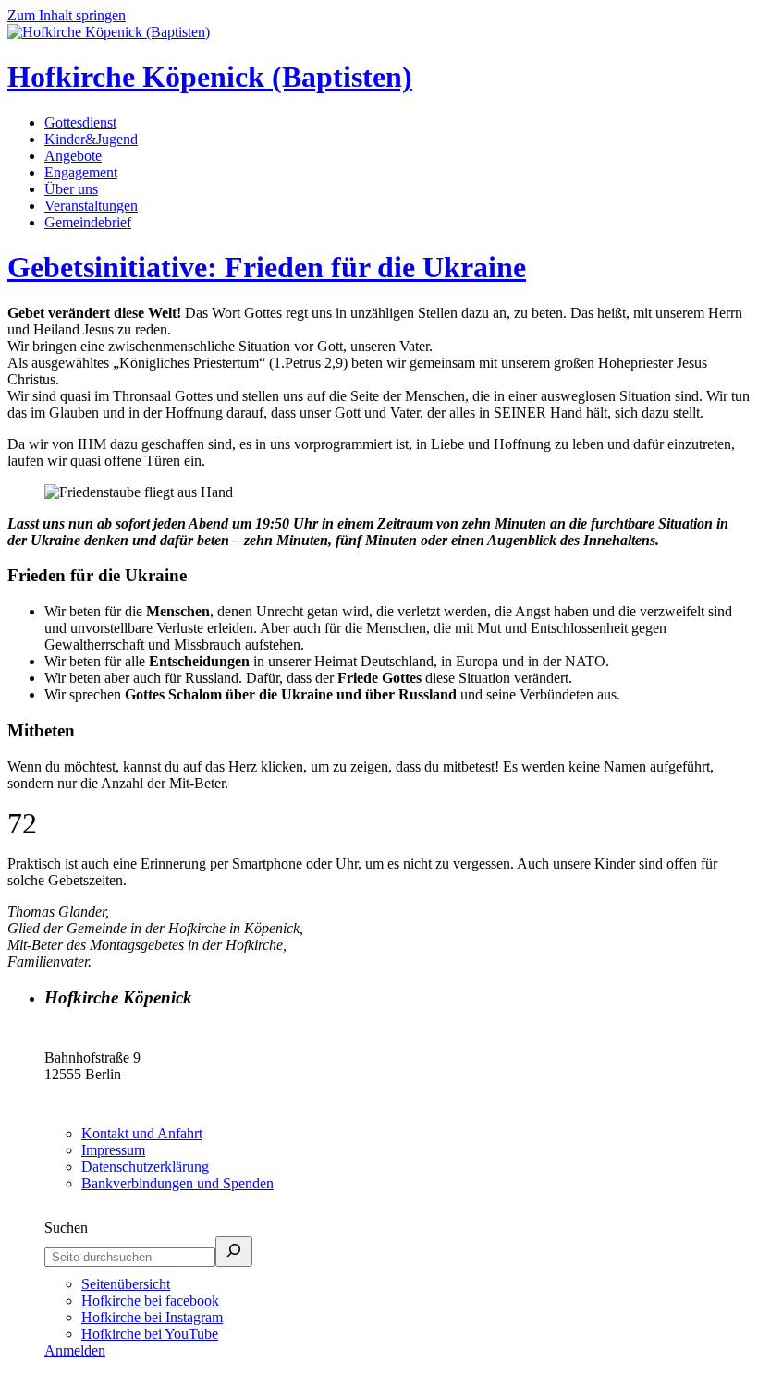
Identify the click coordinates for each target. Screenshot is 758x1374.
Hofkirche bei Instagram (152, 1317)
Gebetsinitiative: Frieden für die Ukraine (266, 267)
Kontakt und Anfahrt (141, 1133)
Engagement (80, 172)
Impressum (113, 1150)
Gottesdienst (80, 122)
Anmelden (74, 1350)
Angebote (73, 156)
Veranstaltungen (91, 205)
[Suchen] (233, 1251)
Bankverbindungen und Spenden (177, 1183)
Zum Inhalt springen (66, 15)
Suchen (66, 1227)
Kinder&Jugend (91, 139)
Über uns (71, 189)
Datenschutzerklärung (145, 1166)
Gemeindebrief (87, 222)
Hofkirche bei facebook (150, 1300)
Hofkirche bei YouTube (149, 1334)
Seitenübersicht (125, 1284)
